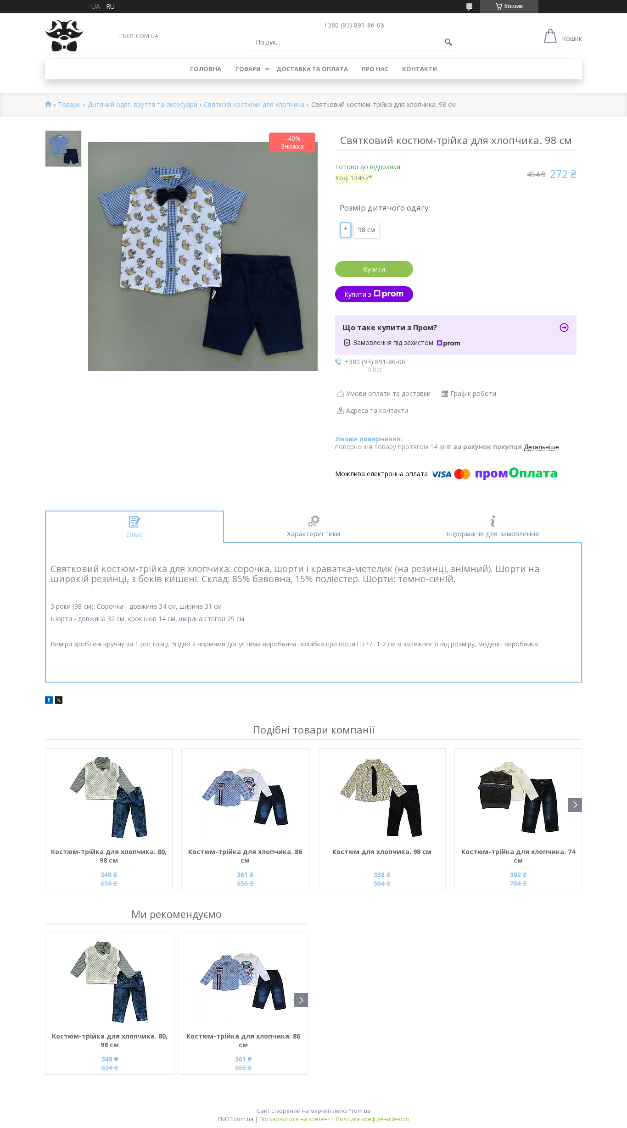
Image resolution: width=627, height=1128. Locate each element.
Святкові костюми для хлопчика (254, 105)
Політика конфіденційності (372, 1119)
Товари (248, 69)
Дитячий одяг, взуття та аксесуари (142, 105)
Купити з (357, 294)
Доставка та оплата (312, 69)
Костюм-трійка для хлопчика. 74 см (518, 856)
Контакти (419, 69)
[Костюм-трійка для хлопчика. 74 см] (518, 797)
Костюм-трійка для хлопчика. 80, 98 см (109, 856)
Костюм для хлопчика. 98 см (381, 851)
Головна (205, 69)
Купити (374, 269)
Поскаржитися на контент (294, 1119)
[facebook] (49, 701)
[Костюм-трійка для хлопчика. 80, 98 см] (109, 797)
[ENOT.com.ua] (64, 35)
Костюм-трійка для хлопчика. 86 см (245, 856)
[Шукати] (448, 42)
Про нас (375, 69)
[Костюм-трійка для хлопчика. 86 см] (245, 797)
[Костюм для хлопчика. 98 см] (382, 797)
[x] (58, 701)
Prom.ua (359, 1111)
